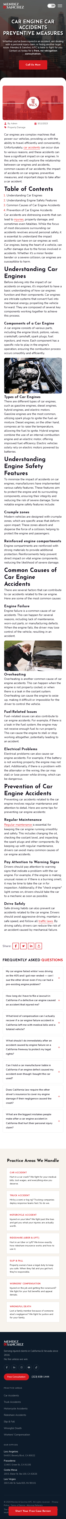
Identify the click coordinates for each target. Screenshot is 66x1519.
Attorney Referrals (35, 1505)
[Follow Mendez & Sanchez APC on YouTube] (29, 1367)
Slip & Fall (9, 1421)
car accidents (32, 147)
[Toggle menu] (60, 6)
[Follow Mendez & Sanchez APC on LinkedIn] (14, 1367)
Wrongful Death (13, 1428)
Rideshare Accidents (15, 1415)
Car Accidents (11, 1395)
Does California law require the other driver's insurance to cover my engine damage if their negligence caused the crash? (28, 1096)
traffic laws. (46, 921)
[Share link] (39, 946)
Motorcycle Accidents (16, 1408)
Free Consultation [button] (16, 1376)
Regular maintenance (18, 825)
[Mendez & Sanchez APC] (13, 6)
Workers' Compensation (17, 1434)
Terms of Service (18, 1505)
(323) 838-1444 (40, 1376)
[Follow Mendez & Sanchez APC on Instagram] (21, 1367)
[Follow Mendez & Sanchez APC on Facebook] (7, 1367)
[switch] (51, 6)
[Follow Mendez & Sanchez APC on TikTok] (36, 1367)
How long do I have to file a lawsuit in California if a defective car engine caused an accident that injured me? (31, 1000)
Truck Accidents (12, 1402)
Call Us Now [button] (33, 65)
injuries (19, 219)
